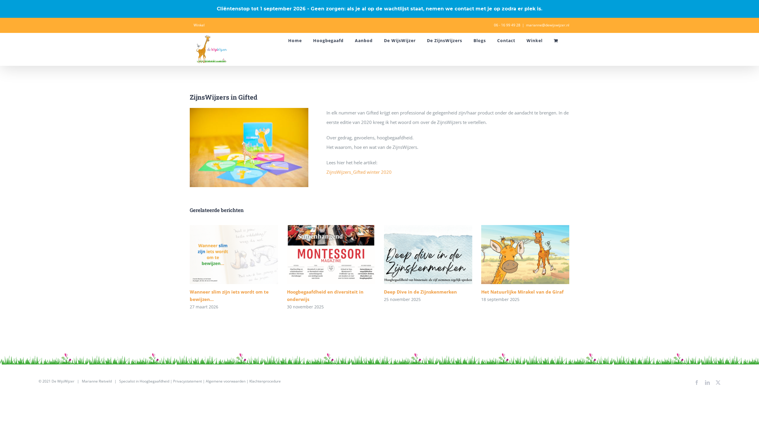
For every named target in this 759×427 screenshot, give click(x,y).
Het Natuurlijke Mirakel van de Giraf (525, 254)
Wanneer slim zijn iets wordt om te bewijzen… (233, 254)
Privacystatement (187, 381)
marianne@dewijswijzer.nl (547, 25)
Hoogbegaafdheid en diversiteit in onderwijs (331, 254)
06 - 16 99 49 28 (507, 25)
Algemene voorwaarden (225, 381)
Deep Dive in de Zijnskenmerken (428, 254)
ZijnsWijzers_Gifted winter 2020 (359, 172)
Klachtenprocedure (265, 381)
